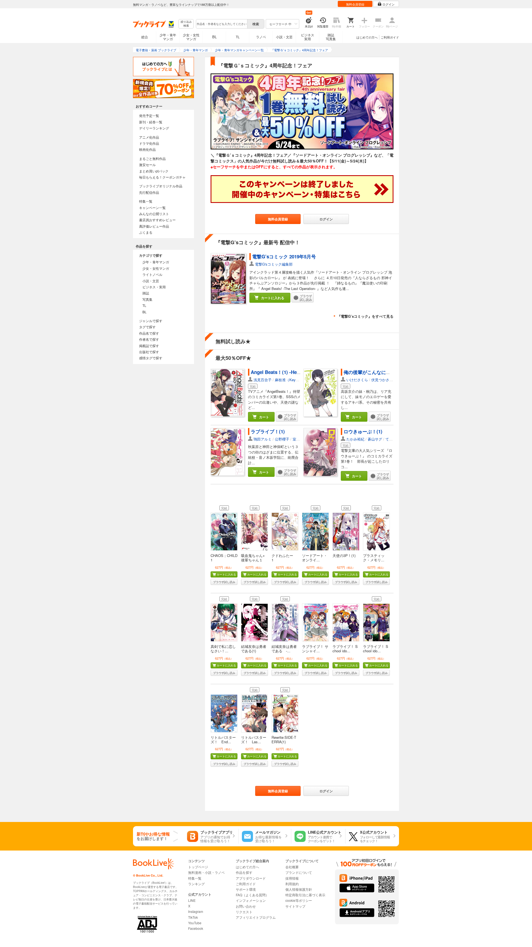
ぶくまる (145, 232)
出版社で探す (149, 351)
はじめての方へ (367, 37)
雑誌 (145, 293)
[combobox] (221, 23)
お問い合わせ (246, 906)
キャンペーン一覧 (152, 207)
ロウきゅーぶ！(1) (363, 431)
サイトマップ (295, 906)
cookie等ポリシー (298, 900)
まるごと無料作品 (152, 158)
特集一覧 (145, 201)
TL (238, 36)
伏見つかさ (380, 379)
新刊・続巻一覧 (150, 121)
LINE (192, 900)
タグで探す (147, 326)
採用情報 (292, 878)
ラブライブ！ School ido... (345, 648)
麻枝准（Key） (287, 379)
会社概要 (292, 866)
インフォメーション (251, 900)
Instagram (195, 911)
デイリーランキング (154, 128)
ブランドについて (298, 872)
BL (214, 36)
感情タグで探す (150, 357)
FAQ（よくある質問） (252, 894)
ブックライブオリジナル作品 (160, 186)
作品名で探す (149, 333)
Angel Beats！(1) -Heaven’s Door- (287, 372)
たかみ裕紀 (355, 439)
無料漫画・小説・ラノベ (206, 872)
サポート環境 (246, 889)
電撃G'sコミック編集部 (274, 264)
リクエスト (244, 911)
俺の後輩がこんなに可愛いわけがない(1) (386, 372)
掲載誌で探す (149, 345)
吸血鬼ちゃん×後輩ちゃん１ (253, 557)
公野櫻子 (282, 439)
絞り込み (186, 23)
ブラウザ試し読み (224, 582)
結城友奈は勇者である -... (284, 648)
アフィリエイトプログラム (256, 917)
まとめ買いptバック (153, 171)
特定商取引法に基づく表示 (305, 894)
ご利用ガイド (390, 37)
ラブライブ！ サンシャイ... (315, 648)
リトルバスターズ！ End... (223, 739)
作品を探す (244, 872)
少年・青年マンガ (168, 36)
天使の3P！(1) (343, 555)
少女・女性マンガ (191, 36)
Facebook (195, 928)
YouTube (194, 922)
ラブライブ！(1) (268, 431)
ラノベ (261, 36)
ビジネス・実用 (154, 286)
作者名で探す (149, 339)
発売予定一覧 (149, 115)
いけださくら (357, 379)
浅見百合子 (263, 379)
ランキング (196, 883)
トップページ (198, 866)
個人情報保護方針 (298, 889)
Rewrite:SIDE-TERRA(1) (284, 739)
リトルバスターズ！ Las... (253, 739)
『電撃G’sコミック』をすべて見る (365, 316)
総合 (144, 36)
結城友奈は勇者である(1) (253, 648)
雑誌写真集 (331, 36)
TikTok (193, 917)
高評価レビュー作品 (154, 226)
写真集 (147, 299)
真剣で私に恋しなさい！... (223, 648)
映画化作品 (147, 149)
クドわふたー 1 (284, 557)
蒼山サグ (375, 439)
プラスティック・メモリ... (374, 557)
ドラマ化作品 (149, 143)
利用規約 (292, 883)
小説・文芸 (284, 36)
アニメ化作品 (149, 137)
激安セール (147, 164)
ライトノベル (152, 274)
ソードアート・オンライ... (314, 557)
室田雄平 (300, 439)
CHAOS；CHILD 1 (224, 557)
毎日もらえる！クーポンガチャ (162, 177)
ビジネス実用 (307, 36)
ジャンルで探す (150, 320)
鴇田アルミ (263, 439)
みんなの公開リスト (154, 213)
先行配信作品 (149, 192)
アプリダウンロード (251, 878)
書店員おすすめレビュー (157, 219)
